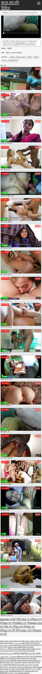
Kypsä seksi (21, 649)
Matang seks (16, 665)
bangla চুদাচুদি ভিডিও (11, 619)
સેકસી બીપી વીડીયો (20, 651)
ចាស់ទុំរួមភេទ (38, 656)
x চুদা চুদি (11, 626)
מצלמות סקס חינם (18, 669)
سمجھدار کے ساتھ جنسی (8, 656)
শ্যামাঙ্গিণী (29, 57)
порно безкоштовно (13, 658)
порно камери (31, 649)
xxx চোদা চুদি (28, 630)
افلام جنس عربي (19, 643)
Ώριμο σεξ (8, 669)
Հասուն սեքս (13, 647)
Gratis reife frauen (6, 641)
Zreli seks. (18, 662)
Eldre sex (24, 665)
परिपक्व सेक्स (4, 673)
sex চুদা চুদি (9, 623)
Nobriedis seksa (16, 660)
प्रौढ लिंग (38, 654)
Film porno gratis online (30, 641)
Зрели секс (9, 662)
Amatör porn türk (19, 645)
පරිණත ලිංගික (13, 673)
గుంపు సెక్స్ (31, 654)
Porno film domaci (10, 667)
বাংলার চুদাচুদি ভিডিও (13, 60)
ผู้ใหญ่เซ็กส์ (8, 665)
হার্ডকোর (4, 60)
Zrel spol (32, 662)
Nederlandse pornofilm (26, 647)
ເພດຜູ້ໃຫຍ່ (13, 671)
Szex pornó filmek (32, 645)
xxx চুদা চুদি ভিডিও (12, 630)
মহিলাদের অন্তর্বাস (20, 57)
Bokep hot (28, 667)
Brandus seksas (28, 660)
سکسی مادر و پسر (6, 645)
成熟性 (2, 658)
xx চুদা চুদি (21, 626)
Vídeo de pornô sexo (32, 643)
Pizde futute (25, 658)
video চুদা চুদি (22, 623)
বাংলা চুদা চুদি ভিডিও (10, 5)
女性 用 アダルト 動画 (33, 669)
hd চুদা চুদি (28, 619)
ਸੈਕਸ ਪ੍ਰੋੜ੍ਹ (30, 656)
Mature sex (18, 641)
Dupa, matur (4, 671)
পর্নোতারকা (12, 57)
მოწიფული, (4, 649)
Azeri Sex (21, 667)
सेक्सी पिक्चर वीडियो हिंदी (20, 654)
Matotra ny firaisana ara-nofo (27, 671)
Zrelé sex (25, 662)
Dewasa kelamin (24, 673)
